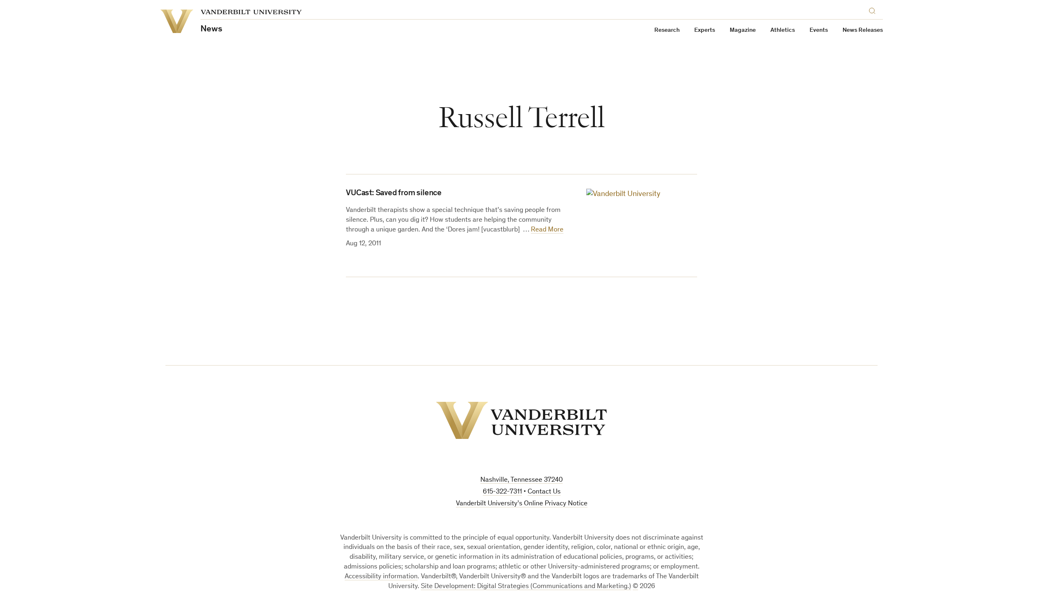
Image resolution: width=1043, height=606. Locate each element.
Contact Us (544, 492)
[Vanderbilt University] (521, 420)
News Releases (863, 30)
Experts (704, 30)
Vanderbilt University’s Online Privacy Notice (522, 503)
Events (819, 30)
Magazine (743, 30)
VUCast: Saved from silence (394, 194)
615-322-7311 (502, 492)
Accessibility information (381, 576)
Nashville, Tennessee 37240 (521, 480)
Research (667, 30)
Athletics (782, 30)
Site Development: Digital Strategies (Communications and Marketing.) (526, 586)
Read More (547, 230)
